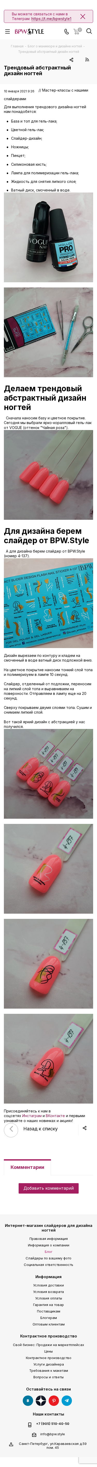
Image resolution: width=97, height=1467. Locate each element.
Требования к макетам (48, 1370)
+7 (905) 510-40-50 (52, 1424)
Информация (48, 1276)
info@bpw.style (52, 1434)
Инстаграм (32, 1115)
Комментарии (27, 1167)
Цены (48, 1351)
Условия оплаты (48, 1298)
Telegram (67, 1400)
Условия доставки (48, 1285)
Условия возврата (48, 1292)
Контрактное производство (48, 1336)
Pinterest (54, 1400)
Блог (49, 1252)
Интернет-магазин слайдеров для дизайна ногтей (48, 1227)
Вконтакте (28, 1400)
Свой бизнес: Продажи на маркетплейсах (48, 1345)
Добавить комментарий (49, 1188)
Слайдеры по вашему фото (48, 1258)
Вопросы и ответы (48, 1377)
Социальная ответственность (48, 1265)
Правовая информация (48, 1239)
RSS (87, 59)
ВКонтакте (55, 1115)
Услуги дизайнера (48, 1364)
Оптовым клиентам (49, 1324)
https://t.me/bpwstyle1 (51, 18)
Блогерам (48, 1318)
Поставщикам (48, 1311)
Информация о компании (48, 1245)
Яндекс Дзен (41, 1400)
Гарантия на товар (48, 1305)
